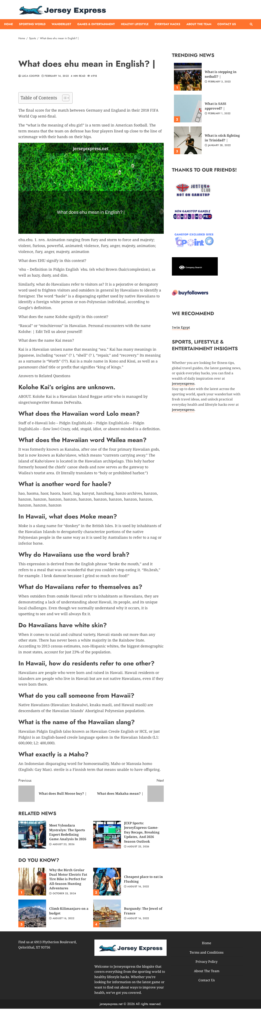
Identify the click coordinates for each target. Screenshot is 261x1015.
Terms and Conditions (206, 952)
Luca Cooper (30, 76)
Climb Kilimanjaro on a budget (32, 913)
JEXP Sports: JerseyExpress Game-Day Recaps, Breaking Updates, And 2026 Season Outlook (107, 835)
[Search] (251, 24)
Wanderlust (61, 24)
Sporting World (32, 24)
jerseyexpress (183, 409)
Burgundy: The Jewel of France (107, 913)
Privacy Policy (207, 961)
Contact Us (226, 24)
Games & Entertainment (96, 24)
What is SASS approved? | (188, 108)
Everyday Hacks (167, 24)
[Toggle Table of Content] (63, 97)
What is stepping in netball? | (188, 77)
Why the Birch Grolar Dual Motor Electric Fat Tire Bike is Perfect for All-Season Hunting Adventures (32, 881)
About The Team (198, 24)
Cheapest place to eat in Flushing (107, 881)
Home (8, 24)
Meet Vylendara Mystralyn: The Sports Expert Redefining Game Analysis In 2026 (32, 835)
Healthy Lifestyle (134, 24)
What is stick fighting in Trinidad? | (188, 140)
